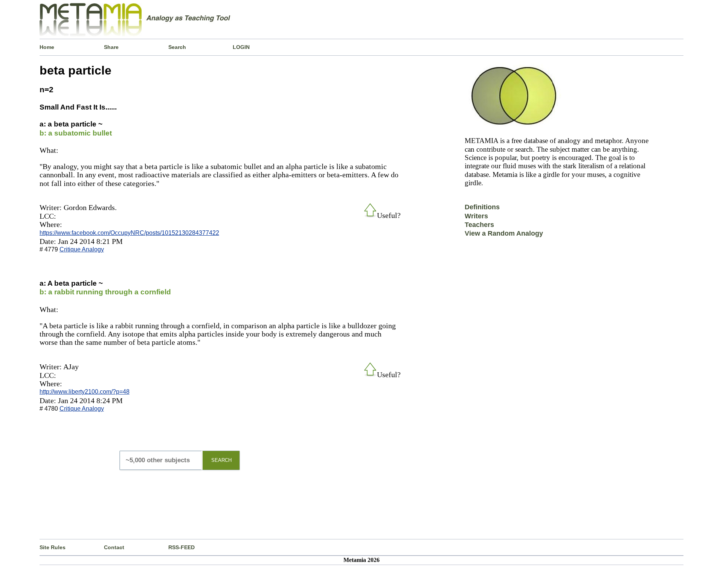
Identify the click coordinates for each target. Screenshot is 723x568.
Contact (114, 547)
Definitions (482, 207)
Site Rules (53, 547)
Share (111, 47)
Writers (476, 216)
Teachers (479, 224)
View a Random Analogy (504, 233)
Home (47, 47)
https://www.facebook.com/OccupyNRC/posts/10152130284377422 (129, 233)
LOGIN (241, 47)
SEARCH (221, 460)
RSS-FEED (181, 547)
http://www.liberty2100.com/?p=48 (85, 391)
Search (177, 47)
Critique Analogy (81, 249)
